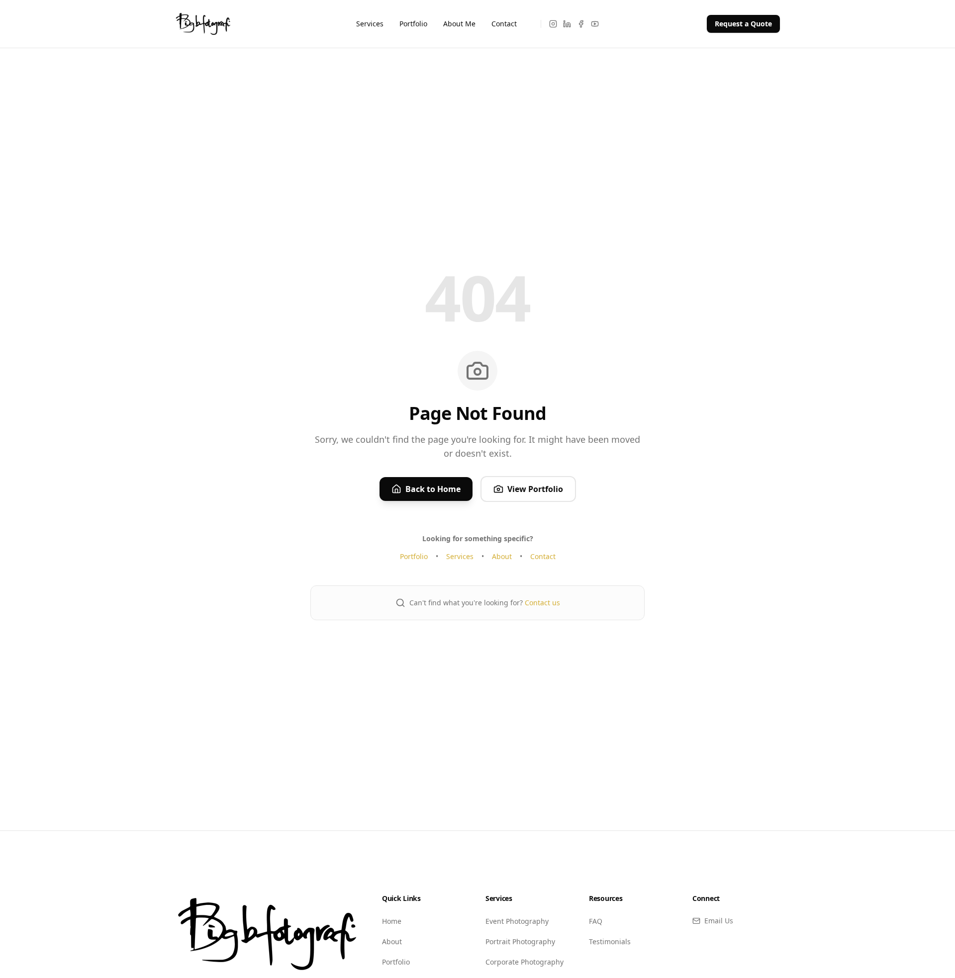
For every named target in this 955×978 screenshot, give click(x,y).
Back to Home (433, 489)
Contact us (542, 602)
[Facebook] (581, 24)
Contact (504, 23)
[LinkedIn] (567, 24)
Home (391, 921)
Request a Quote (743, 23)
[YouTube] (595, 24)
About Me (459, 23)
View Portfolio (535, 489)
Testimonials (610, 941)
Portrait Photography (520, 941)
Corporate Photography (524, 962)
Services (369, 23)
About (502, 556)
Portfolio (413, 23)
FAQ (595, 921)
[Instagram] (553, 24)
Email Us (718, 920)
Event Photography (517, 921)
